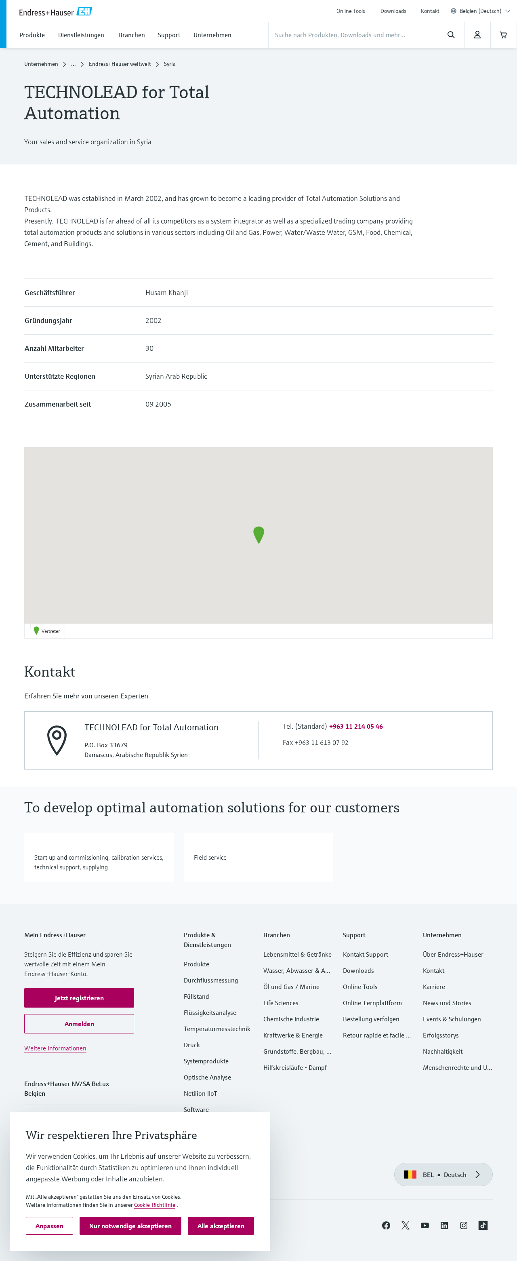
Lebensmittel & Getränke (297, 954)
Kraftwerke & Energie (293, 1035)
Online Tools (350, 11)
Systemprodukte (206, 1061)
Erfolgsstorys (441, 1035)
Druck (192, 1045)
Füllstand (196, 996)
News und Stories (447, 1003)
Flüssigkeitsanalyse (210, 1012)
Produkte (196, 964)
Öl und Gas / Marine (291, 987)
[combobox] (485, 11)
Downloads (393, 11)
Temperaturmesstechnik (217, 1029)
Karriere (434, 987)
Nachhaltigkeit (442, 1051)
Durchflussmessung (211, 980)
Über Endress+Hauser (453, 954)
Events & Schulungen (452, 1019)
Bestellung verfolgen (371, 1019)
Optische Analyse (207, 1077)
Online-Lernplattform (372, 1003)
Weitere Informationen (55, 1048)
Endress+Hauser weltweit (120, 63)
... (73, 63)
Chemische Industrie (291, 1019)
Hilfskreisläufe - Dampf (295, 1067)
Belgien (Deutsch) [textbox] (481, 11)
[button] (259, 535)
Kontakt (430, 11)
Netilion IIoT (200, 1093)
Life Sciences (280, 1003)
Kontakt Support (365, 954)
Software (196, 1109)
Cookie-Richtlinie (154, 1204)
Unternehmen (41, 63)
